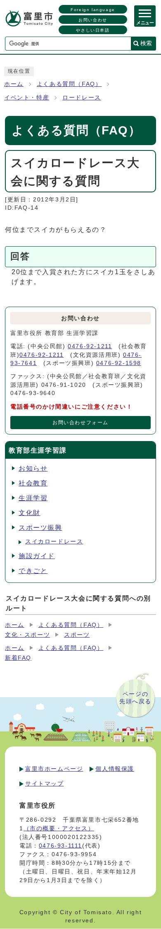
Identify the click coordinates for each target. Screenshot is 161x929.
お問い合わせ (92, 20)
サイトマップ (44, 783)
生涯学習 (33, 498)
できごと (33, 570)
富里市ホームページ (54, 768)
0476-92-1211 (90, 346)
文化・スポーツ (27, 635)
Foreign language (93, 9)
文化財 (29, 512)
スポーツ (77, 635)
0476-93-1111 (60, 845)
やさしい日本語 (92, 30)
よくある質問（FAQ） (69, 84)
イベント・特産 (26, 98)
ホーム (14, 84)
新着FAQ (18, 658)
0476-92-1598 (118, 363)
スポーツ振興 (40, 527)
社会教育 (33, 483)
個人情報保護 (114, 768)
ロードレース (81, 98)
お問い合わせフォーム (80, 422)
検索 (146, 43)
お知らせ (33, 468)
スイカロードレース (54, 541)
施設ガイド (37, 555)
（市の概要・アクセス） (59, 828)
